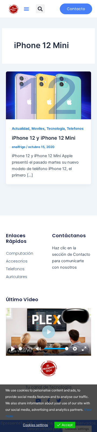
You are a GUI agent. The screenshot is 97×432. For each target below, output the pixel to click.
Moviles (38, 129)
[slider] (20, 348)
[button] (26, 9)
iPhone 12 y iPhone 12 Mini (43, 138)
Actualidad (20, 129)
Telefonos (75, 129)
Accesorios (16, 261)
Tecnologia (56, 129)
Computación (19, 253)
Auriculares (16, 276)
